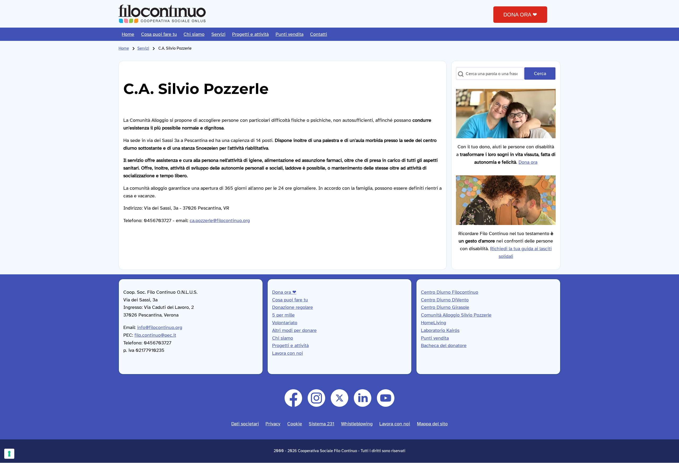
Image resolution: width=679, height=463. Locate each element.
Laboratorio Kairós (440, 330)
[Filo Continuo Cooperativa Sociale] (162, 14)
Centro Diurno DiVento (445, 300)
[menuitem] (128, 34)
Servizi (143, 48)
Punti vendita (435, 338)
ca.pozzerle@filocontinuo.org (220, 220)
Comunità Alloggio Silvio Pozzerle (456, 315)
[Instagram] (316, 398)
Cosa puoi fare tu (290, 300)
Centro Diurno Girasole (445, 307)
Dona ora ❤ (284, 292)
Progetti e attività (290, 345)
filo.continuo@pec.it (155, 335)
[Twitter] (339, 398)
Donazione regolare (292, 307)
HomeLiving (433, 323)
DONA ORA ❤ (520, 15)
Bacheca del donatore (444, 345)
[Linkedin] (362, 398)
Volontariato (284, 323)
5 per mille (283, 315)
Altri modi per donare (294, 330)
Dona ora (528, 162)
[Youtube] (385, 398)
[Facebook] (293, 398)
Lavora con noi (287, 353)
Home (124, 48)
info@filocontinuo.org (159, 327)
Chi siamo (282, 338)
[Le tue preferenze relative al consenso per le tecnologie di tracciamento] (9, 454)
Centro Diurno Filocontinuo (449, 292)
